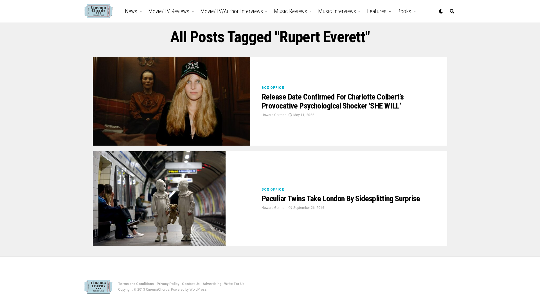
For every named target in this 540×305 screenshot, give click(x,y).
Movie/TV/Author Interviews (231, 11)
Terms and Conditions (136, 284)
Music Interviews (337, 11)
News (131, 11)
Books (404, 11)
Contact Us (191, 284)
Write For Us (234, 284)
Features (376, 11)
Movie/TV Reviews (168, 11)
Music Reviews (290, 11)
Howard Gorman (274, 115)
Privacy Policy (168, 284)
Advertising (211, 284)
